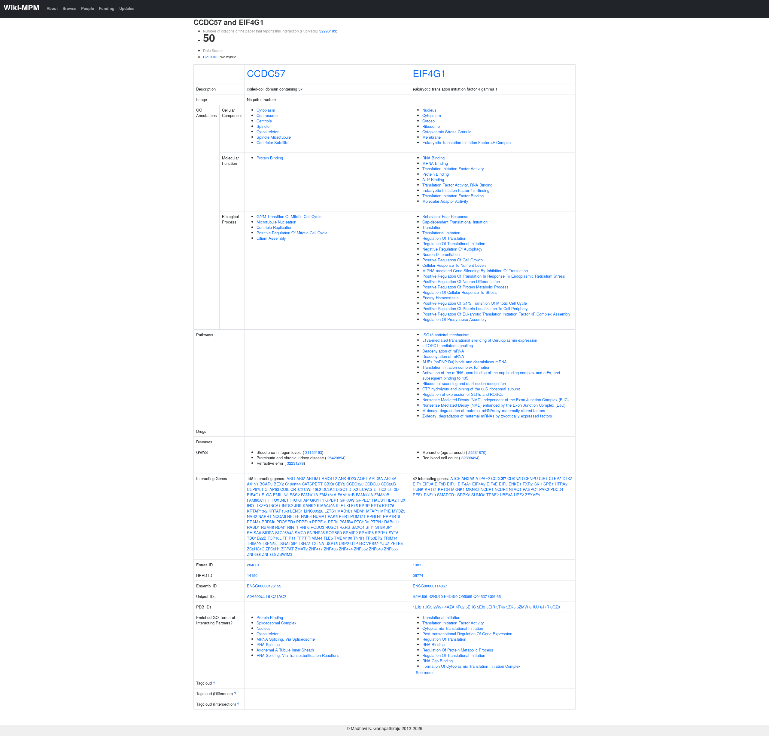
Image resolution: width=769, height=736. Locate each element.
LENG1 (296, 511)
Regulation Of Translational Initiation (453, 243)
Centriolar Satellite (272, 142)
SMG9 (300, 532)
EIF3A (427, 484)
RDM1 (280, 527)
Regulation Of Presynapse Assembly (454, 319)
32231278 (295, 463)
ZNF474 (346, 549)
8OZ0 (555, 607)
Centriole (264, 121)
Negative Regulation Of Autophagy (452, 249)
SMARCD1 (446, 494)
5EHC (471, 607)
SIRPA (268, 532)
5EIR (490, 607)
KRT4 (376, 505)
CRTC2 (296, 489)
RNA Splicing (268, 644)
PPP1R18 (391, 516)
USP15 (331, 543)
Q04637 (480, 596)
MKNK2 (472, 489)
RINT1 (292, 527)
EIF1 (417, 484)
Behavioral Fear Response (445, 216)
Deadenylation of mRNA (443, 351)
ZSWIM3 (284, 554)
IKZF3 (262, 505)
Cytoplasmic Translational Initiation (452, 628)
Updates (126, 8)
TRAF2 (492, 494)
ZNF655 (391, 549)
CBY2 (340, 484)
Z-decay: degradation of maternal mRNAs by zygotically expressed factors (487, 416)
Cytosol (429, 121)
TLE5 (328, 538)
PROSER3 (285, 522)
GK (537, 484)
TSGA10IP (287, 543)
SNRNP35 (316, 532)
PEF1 (418, 494)
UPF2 (519, 494)
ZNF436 (331, 549)
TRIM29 (254, 543)
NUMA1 (320, 516)
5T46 (500, 607)
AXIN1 (252, 484)
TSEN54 (269, 543)
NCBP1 (487, 489)
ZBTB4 (397, 543)
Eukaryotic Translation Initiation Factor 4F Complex (467, 142)
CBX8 (329, 484)
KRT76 (388, 505)
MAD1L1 (344, 511)
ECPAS (365, 489)
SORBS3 (334, 532)
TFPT (302, 538)
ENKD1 (515, 484)
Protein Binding (270, 158)
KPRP (364, 505)
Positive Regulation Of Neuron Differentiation (461, 281)
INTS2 (287, 505)
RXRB (344, 527)
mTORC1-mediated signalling (447, 345)
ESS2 (295, 494)
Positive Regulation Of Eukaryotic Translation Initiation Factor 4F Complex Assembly (496, 314)
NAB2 (252, 516)
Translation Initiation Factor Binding (453, 196)
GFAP (303, 500)
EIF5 (503, 484)
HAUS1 (378, 500)
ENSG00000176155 (264, 586)
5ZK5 (510, 607)
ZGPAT (287, 549)
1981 (417, 565)
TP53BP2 (374, 538)
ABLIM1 (313, 478)
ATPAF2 (483, 478)
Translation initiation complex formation (456, 367)
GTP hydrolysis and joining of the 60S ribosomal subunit (471, 389)
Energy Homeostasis (440, 297)
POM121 (358, 516)
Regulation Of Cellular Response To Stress (459, 292)
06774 (418, 575)
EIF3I (452, 484)
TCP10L (274, 538)
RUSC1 (331, 527)
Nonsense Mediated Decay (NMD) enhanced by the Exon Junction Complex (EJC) (493, 405)
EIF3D (393, 489)
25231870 (476, 452)
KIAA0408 (326, 505)
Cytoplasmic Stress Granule (446, 131)
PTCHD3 (361, 522)
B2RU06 (420, 596)
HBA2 (391, 500)
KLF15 (352, 505)
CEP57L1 (255, 489)
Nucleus (429, 110)
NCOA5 (279, 516)
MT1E (385, 511)
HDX (402, 500)
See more (424, 672)
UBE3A (506, 494)
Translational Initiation (441, 233)
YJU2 (384, 543)
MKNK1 (458, 489)
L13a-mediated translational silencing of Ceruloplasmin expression (479, 340)
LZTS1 (330, 511)
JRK (298, 505)
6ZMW (522, 607)
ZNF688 (254, 554)
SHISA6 (254, 532)
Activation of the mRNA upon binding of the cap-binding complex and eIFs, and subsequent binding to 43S (491, 375)
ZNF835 (269, 554)
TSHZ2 (304, 543)
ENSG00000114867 (430, 586)
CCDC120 (354, 484)
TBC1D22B (256, 538)
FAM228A (364, 494)
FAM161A (327, 494)
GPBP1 (332, 500)
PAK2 (544, 489)
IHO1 (251, 505)
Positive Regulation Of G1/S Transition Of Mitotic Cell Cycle (474, 303)
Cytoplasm (266, 110)
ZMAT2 (301, 549)
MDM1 (359, 511)
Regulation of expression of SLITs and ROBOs (462, 394)
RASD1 (253, 527)
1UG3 (427, 607)
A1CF (455, 478)
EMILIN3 (280, 494)
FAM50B (381, 494)
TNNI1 (358, 538)
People (87, 8)
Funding (106, 8)
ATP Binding (433, 179)
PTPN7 (376, 522)
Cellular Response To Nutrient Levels (454, 265)
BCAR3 (266, 484)
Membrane (431, 137)
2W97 (438, 607)
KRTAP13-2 (257, 511)
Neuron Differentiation (441, 254)
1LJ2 (417, 607)
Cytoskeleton (268, 131)
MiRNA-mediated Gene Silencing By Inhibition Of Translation (475, 270)
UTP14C (357, 543)
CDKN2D (515, 478)
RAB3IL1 (392, 522)
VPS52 (372, 543)
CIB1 (543, 478)
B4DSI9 (450, 596)
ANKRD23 (347, 478)
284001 (253, 565)
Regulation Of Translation (444, 238)
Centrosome (267, 115)
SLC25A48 (284, 532)
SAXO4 (357, 527)
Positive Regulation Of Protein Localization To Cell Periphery (475, 308)
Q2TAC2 (278, 596)
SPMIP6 (366, 532)
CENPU (531, 478)
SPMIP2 (350, 532)
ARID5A (376, 478)
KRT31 (431, 489)
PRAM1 (253, 522)
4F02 (460, 607)
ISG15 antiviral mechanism (446, 334)
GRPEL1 (363, 500)
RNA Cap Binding (437, 661)
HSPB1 (547, 484)
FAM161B (346, 494)
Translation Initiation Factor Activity (453, 168)
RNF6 (304, 527)
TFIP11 (289, 538)
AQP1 (362, 478)
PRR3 (333, 522)
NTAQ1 (515, 489)
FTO (293, 500)
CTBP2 (555, 478)
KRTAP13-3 (279, 511)
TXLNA (318, 543)
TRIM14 (390, 538)
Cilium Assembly (271, 238)
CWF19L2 (312, 489)
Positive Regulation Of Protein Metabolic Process (465, 287)
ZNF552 (361, 549)
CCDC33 (372, 484)
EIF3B (440, 484)
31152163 (313, 452)
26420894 (335, 457)
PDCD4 (556, 489)
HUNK (418, 489)
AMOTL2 (329, 478)
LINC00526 (313, 511)
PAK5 (333, 516)
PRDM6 (268, 522)
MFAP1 (372, 511)
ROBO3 (317, 527)
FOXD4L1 (280, 500)
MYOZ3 (398, 511)
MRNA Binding (435, 163)
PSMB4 (346, 522)
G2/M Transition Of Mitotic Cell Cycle (289, 216)
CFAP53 (272, 489)
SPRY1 (381, 532)
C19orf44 (293, 484)
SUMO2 (478, 494)
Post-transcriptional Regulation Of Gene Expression (467, 633)
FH (267, 500)
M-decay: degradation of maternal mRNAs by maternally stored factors (483, 410)
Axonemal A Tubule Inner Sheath (285, 650)
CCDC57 (266, 73)
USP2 (344, 543)
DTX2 (353, 489)
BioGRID (210, 56)
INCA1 (275, 505)
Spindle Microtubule (274, 137)
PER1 (344, 516)
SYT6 (393, 532)
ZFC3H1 (273, 549)
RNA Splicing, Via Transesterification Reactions (298, 655)
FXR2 (528, 484)
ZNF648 (376, 549)
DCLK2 (328, 489)
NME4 (306, 516)
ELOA (267, 494)
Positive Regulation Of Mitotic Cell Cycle (292, 233)
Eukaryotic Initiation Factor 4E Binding (455, 190)
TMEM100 (343, 538)
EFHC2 (380, 489)
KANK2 (309, 505)
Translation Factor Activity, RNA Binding (457, 185)
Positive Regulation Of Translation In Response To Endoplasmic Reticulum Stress (493, 276)
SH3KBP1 (384, 527)
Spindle (263, 126)
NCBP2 (501, 489)
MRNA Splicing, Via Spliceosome (286, 639)
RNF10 (430, 494)
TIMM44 (315, 538)
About (52, 8)
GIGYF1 (317, 500)
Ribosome (431, 126)
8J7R (544, 607)
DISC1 (341, 489)
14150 (252, 575)
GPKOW (347, 500)
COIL (284, 489)
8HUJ (534, 607)
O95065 (465, 596)
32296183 (327, 30)
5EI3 (481, 607)
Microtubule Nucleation (276, 222)
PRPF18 (303, 522)
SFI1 (370, 527)
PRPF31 (319, 522)
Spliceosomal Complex (276, 623)
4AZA (449, 607)
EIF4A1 (464, 484)
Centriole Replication (274, 227)
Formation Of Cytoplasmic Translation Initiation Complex (471, 666)
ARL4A (390, 478)
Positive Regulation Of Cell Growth (452, 260)
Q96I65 (494, 596)
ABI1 (291, 478)
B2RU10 (435, 596)
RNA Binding (433, 158)
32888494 (469, 457)
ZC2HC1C (255, 549)
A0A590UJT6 (258, 596)
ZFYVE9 (532, 494)
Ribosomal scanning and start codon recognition (464, 383)
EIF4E (492, 484)
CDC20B (388, 484)
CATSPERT (312, 484)
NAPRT (265, 516)
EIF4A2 (478, 484)
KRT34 (444, 489)
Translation (431, 227)
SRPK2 (463, 494)
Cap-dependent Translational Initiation (455, 222)
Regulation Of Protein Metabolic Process (457, 650)
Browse (69, 8)
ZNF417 (316, 549)
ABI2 (300, 478)
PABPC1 (530, 489)
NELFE (293, 516)
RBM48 (267, 527)
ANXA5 (467, 478)
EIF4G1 (429, 73)
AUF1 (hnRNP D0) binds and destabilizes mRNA (464, 362)
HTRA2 (561, 484)
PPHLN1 (374, 516)
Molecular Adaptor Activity (445, 201)
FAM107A (309, 494)
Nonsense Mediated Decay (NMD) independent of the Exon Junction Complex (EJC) (495, 399)
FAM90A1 (255, 500)
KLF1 (340, 505)
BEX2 (279, 484)
